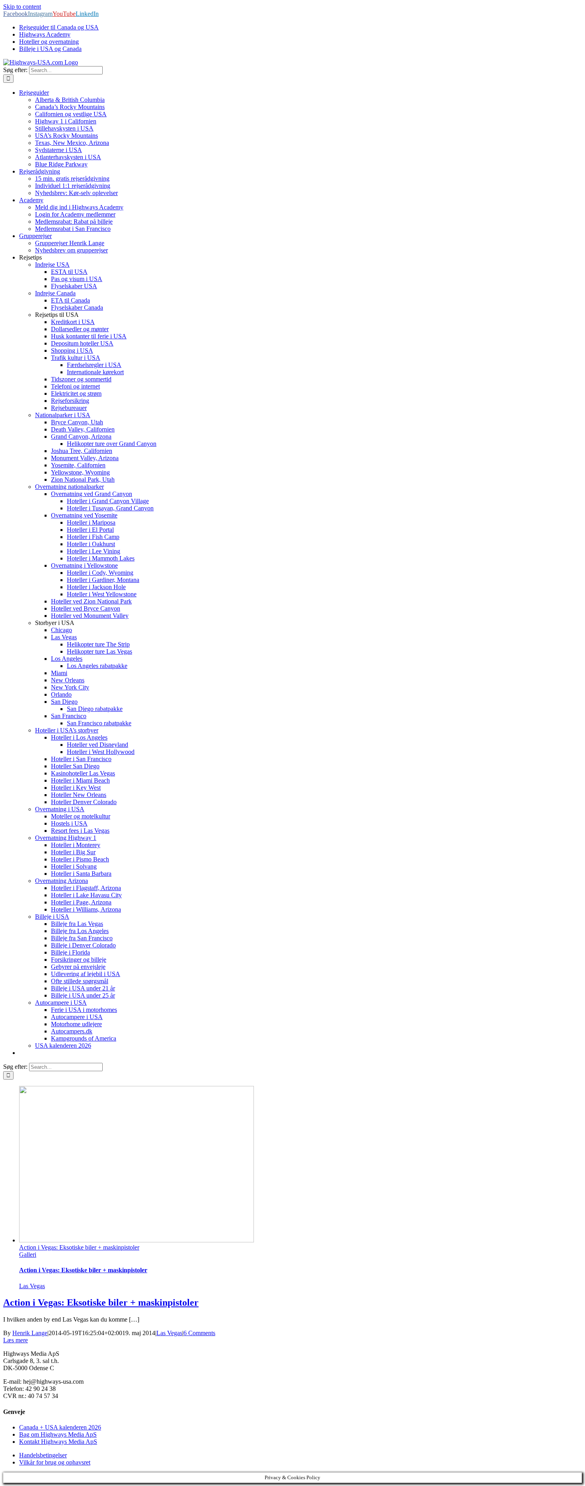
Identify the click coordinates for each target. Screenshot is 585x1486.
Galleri (27, 1254)
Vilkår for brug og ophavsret (54, 1462)
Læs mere (15, 1340)
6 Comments (199, 1333)
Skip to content (22, 6)
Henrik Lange (29, 1333)
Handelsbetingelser (43, 1455)
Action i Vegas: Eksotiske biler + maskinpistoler (79, 1247)
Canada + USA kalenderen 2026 (60, 1427)
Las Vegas (32, 1286)
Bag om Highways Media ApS (58, 1434)
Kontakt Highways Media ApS (58, 1441)
